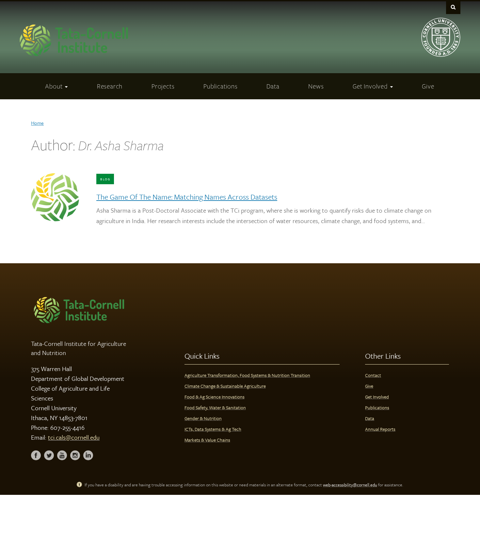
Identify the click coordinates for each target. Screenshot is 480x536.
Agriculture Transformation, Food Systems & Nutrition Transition (247, 375)
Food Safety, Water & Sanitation (215, 407)
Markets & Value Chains (207, 439)
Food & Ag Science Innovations (214, 396)
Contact (373, 375)
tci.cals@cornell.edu (74, 437)
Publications (377, 407)
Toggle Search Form (453, 7)
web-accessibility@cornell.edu (350, 484)
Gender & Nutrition (203, 418)
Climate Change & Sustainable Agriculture (225, 385)
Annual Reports (380, 429)
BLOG (105, 179)
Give (369, 385)
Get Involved (377, 396)
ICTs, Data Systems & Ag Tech (212, 429)
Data (369, 418)
